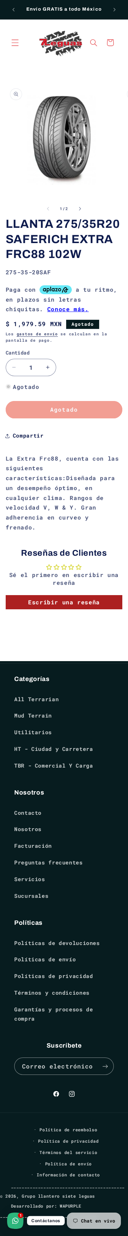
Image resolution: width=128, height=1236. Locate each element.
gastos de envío (37, 333)
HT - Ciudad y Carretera (53, 749)
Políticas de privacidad (53, 976)
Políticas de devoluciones (57, 943)
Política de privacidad (68, 1141)
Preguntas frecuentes (48, 862)
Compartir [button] (28, 435)
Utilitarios (33, 732)
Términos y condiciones (52, 992)
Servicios (29, 879)
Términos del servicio (68, 1152)
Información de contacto (68, 1174)
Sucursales (31, 895)
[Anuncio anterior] (13, 9)
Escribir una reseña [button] (64, 602)
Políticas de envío (45, 959)
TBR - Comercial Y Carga (53, 765)
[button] (15, 42)
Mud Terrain (33, 715)
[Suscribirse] (105, 1066)
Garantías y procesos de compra (53, 1014)
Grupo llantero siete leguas (58, 1196)
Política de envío (68, 1163)
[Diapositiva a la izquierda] (48, 208)
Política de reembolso (68, 1129)
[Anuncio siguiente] (114, 9)
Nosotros (28, 829)
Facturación (33, 845)
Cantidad (18, 353)
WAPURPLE (70, 1206)
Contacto (28, 812)
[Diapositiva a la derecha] (80, 208)
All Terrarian (36, 699)
